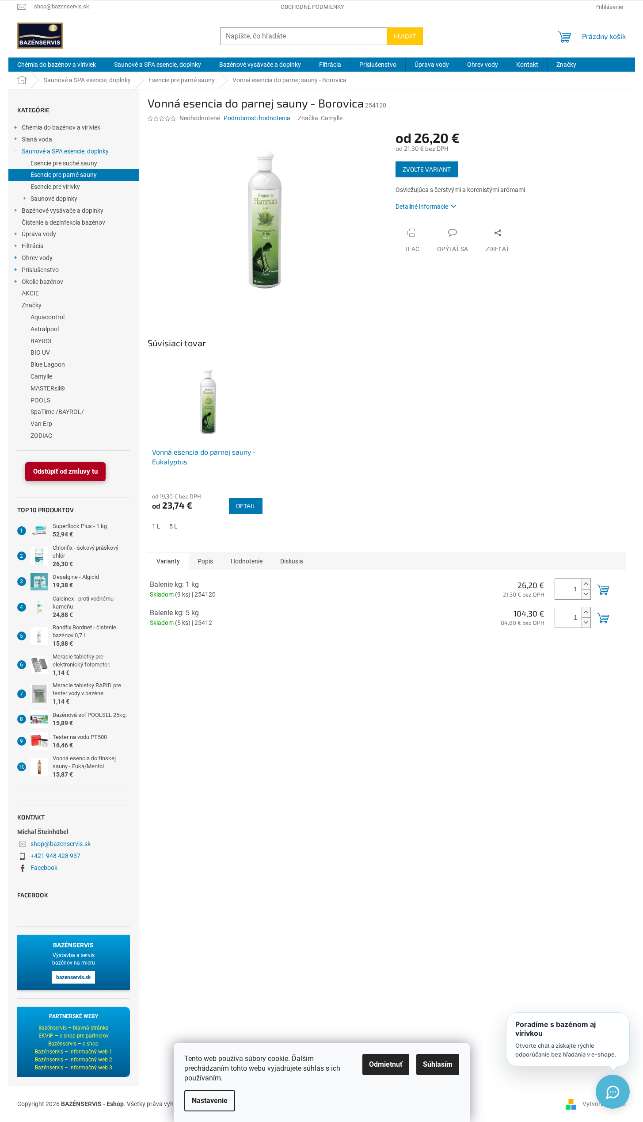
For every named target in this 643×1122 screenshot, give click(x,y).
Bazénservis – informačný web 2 (73, 1060)
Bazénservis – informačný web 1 (73, 1052)
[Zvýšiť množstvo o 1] (586, 584)
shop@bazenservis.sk (60, 843)
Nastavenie (210, 1100)
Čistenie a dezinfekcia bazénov (63, 222)
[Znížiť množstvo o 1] (586, 594)
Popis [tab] (205, 561)
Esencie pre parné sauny (63, 174)
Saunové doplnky (53, 198)
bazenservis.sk (73, 977)
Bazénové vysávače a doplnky (62, 210)
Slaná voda (37, 139)
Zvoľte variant (427, 169)
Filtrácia (33, 245)
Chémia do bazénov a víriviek (61, 127)
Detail (245, 505)
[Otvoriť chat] (613, 1092)
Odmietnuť (386, 1064)
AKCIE (30, 293)
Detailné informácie (422, 206)
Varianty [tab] (168, 561)
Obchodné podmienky (312, 7)
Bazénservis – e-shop (73, 1044)
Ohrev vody (37, 257)
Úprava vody (39, 233)
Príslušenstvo (40, 269)
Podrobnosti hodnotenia (257, 118)
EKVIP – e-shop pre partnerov (73, 1036)
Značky (32, 305)
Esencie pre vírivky (55, 186)
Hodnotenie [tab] (247, 561)
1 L (156, 526)
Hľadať (405, 36)
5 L (173, 526)
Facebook (43, 867)
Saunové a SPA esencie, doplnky (65, 151)
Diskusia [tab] (291, 561)
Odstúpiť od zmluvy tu (65, 471)
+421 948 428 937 (55, 855)
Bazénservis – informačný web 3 (73, 1068)
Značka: (320, 118)
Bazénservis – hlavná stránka (73, 1028)
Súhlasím (438, 1064)
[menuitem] (56, 64)
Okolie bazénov (42, 281)
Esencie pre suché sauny (63, 163)
